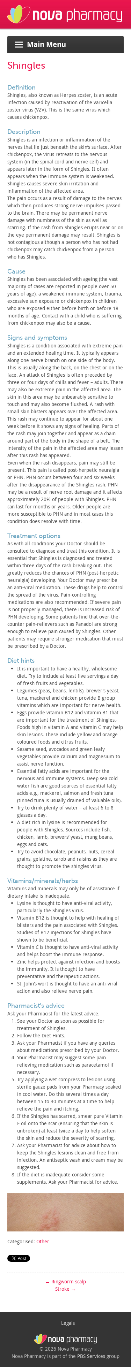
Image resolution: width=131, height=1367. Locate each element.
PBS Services (91, 1356)
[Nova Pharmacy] (65, 25)
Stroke (65, 1288)
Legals (68, 1323)
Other (42, 1241)
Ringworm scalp (65, 1281)
